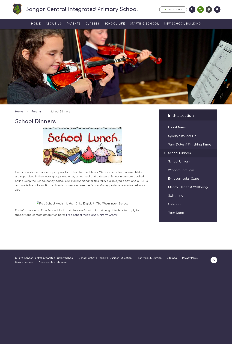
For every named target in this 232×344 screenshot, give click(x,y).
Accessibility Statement (53, 262)
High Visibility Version (149, 258)
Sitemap (172, 258)
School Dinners (60, 111)
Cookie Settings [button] (24, 262)
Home (19, 111)
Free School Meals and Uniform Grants (92, 215)
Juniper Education (121, 258)
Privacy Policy (190, 258)
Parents (36, 111)
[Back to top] (214, 260)
